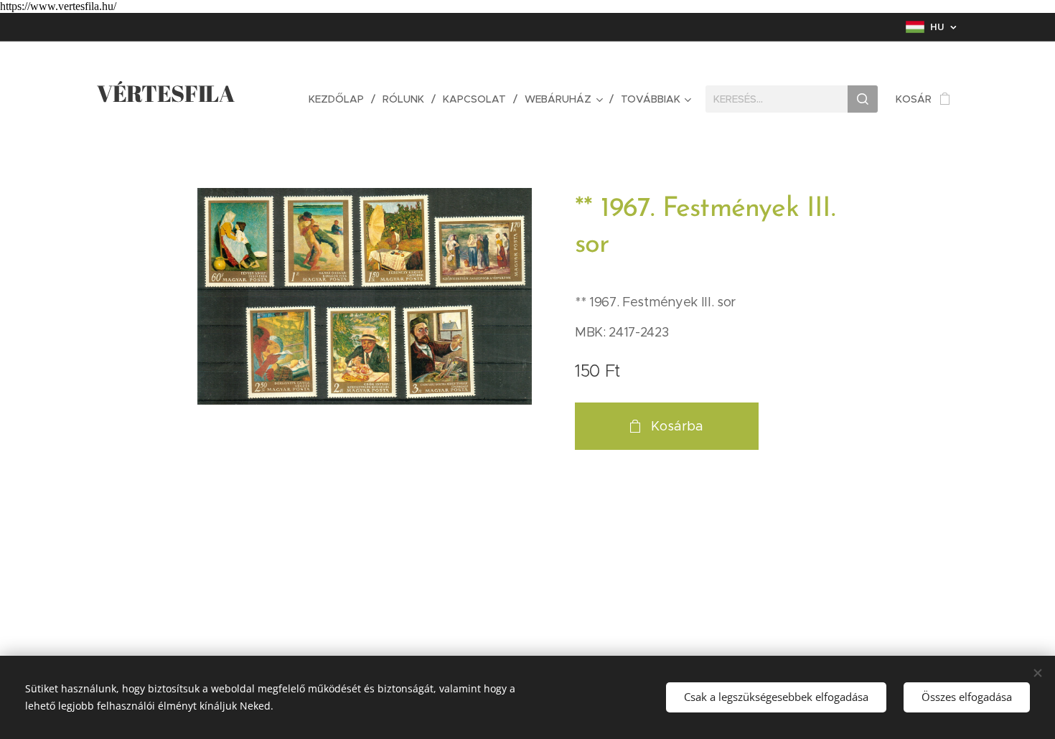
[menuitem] (340, 99)
